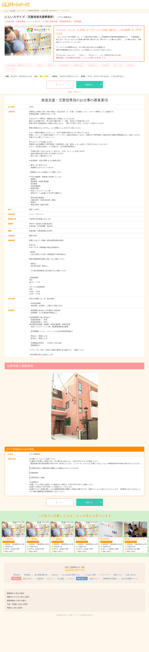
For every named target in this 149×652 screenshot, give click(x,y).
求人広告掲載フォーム (130, 578)
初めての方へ (28, 578)
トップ (6, 10)
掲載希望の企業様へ (110, 578)
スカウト (71, 578)
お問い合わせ (130, 575)
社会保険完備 (63, 65)
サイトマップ (105, 575)
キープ (61, 84)
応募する (89, 84)
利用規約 (27, 575)
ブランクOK (11, 69)
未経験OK (105, 65)
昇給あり (40, 65)
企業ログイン (94, 578)
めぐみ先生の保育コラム (71, 575)
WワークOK (118, 65)
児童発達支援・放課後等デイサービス (19, 65)
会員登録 (40, 578)
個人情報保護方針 (41, 575)
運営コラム (117, 575)
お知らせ (55, 575)
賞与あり (51, 65)
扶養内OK (130, 65)
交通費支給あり (78, 65)
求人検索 (12, 10)
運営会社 (17, 575)
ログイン (50, 578)
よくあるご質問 (90, 575)
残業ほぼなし (93, 65)
